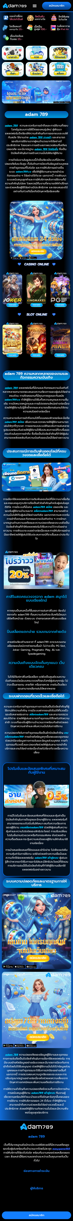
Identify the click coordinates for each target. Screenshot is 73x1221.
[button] (35, 6)
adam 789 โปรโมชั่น (46, 149)
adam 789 (11, 126)
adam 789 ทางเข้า (40, 137)
